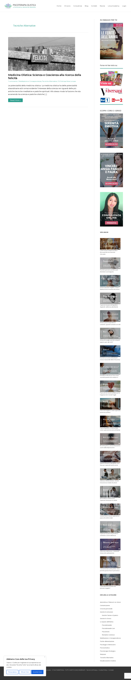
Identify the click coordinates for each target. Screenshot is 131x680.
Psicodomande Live (108, 628)
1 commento (12, 81)
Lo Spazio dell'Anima (106, 622)
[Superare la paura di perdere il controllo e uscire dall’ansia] (110, 527)
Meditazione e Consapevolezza (30, 81)
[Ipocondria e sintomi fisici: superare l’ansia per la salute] (110, 491)
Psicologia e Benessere (108, 645)
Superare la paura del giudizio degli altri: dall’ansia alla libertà (109, 306)
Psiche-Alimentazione (107, 641)
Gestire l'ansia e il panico (110, 615)
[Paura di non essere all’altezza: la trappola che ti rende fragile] (110, 386)
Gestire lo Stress (105, 618)
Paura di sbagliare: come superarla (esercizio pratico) (110, 411)
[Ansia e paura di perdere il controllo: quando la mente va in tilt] (110, 316)
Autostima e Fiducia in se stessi (110, 602)
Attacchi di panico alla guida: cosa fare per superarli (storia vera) (109, 464)
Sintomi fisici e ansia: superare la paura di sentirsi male (109, 517)
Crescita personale (106, 609)
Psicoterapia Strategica (107, 651)
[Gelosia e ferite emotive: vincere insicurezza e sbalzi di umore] (110, 474)
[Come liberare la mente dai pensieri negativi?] (110, 579)
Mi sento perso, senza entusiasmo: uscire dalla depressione (110, 446)
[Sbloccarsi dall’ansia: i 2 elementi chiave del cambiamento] (110, 544)
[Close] (44, 656)
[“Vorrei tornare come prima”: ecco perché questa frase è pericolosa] (110, 562)
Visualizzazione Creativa (108, 661)
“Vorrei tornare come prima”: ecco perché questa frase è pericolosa (110, 569)
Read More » (15, 99)
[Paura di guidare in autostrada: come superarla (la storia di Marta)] (110, 421)
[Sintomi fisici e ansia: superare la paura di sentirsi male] (110, 509)
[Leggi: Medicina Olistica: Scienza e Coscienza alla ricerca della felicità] (41, 54)
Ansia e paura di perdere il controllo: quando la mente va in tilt (110, 323)
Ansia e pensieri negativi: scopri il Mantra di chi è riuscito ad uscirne (109, 288)
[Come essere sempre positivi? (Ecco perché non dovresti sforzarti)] (110, 244)
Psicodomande (107, 625)
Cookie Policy (103, 670)
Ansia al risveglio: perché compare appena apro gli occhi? (110, 341)
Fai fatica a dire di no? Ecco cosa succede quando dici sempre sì (109, 376)
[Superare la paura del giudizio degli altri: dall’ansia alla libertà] (110, 298)
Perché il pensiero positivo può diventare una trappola (109, 271)
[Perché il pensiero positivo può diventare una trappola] (110, 263)
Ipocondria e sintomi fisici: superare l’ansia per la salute (108, 499)
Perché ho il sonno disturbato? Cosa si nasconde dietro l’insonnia (110, 359)
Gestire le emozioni (106, 612)
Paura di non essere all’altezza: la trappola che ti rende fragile (110, 394)
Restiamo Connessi (108, 635)
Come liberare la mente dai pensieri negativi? (108, 587)
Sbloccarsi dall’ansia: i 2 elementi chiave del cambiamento (109, 552)
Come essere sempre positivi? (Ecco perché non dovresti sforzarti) (109, 252)
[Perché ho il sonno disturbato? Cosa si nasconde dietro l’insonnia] (110, 351)
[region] (25, 666)
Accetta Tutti (37, 672)
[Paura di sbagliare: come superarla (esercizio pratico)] (110, 404)
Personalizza (12, 672)
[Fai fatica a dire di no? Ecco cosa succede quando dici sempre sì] (110, 368)
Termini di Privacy (92, 670)
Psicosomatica (105, 648)
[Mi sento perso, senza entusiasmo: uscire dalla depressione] (110, 439)
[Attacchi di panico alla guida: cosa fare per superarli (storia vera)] (110, 456)
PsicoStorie (105, 632)
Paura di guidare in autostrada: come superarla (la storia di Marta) (110, 429)
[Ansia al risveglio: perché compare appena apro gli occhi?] (110, 333)
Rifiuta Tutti (25, 672)
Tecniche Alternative (49, 81)
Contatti (111, 670)
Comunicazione (105, 605)
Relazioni (103, 654)
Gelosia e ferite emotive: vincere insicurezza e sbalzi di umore (109, 482)
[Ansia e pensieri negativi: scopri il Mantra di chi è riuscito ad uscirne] (110, 281)
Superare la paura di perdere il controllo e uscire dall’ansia (109, 534)
